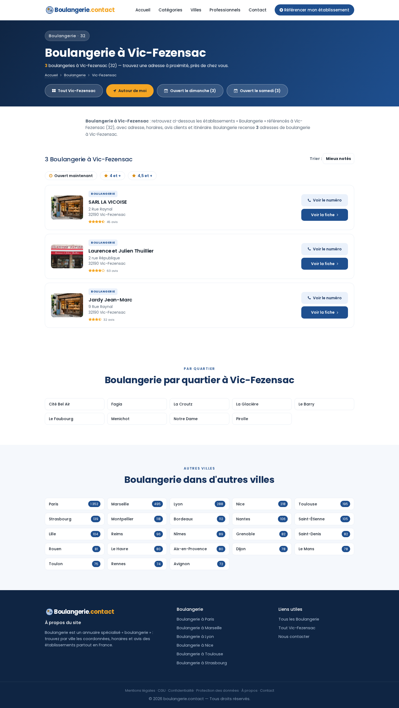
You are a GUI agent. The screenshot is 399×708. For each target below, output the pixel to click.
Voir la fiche (323, 215)
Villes (196, 10)
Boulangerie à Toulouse (200, 654)
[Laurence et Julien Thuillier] (67, 256)
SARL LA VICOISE (107, 202)
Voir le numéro (327, 200)
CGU (162, 690)
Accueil (142, 10)
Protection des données (217, 690)
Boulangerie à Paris (195, 619)
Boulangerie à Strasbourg (202, 663)
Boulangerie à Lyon (195, 636)
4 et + (115, 175)
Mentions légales (140, 690)
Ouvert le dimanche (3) (193, 90)
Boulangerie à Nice (195, 645)
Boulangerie (85, 10)
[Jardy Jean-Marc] (67, 305)
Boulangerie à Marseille (199, 628)
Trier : (316, 158)
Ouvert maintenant (73, 175)
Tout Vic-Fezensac (77, 90)
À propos (249, 690)
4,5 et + (145, 175)
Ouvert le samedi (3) (260, 90)
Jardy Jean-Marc (110, 299)
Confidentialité (181, 690)
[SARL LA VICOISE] (67, 207)
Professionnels (225, 10)
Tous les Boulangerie (298, 619)
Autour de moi (132, 90)
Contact (258, 10)
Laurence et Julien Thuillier (121, 250)
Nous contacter (293, 636)
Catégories (170, 10)
